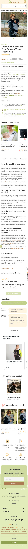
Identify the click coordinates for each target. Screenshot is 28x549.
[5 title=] (8, 149)
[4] (6, 55)
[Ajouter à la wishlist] (24, 13)
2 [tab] (14, 38)
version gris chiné (7, 181)
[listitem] (14, 356)
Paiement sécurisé (7, 444)
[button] (2, 356)
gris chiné (17, 93)
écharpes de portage (15, 240)
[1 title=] (2, 149)
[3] (5, 55)
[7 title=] (23, 432)
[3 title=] (5, 149)
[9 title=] (24, 432)
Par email (14, 503)
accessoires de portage (8, 243)
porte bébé (3, 240)
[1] (2, 55)
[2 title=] (3, 149)
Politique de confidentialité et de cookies (17, 546)
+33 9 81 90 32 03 (15, 500)
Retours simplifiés (7, 458)
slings (8, 240)
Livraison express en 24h (20, 444)
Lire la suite (5, 101)
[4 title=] (6, 149)
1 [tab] (13, 38)
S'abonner (13, 483)
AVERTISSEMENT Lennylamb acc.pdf (9, 268)
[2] (3, 55)
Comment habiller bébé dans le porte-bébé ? (14, 398)
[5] (8, 55)
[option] (9, 138)
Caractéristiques (14, 159)
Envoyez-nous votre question (13, 303)
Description (5, 159)
